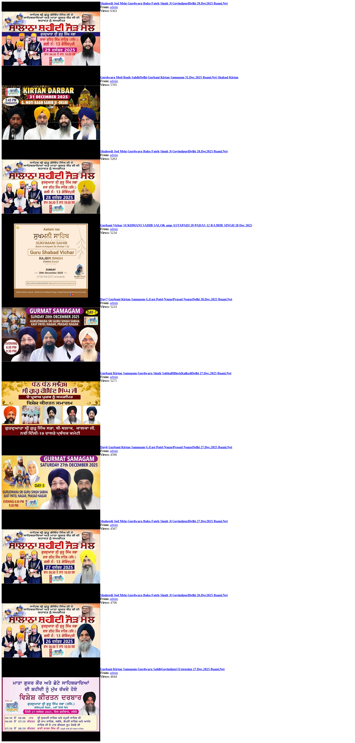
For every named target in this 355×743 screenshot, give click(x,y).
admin (114, 7)
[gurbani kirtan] (51, 74)
